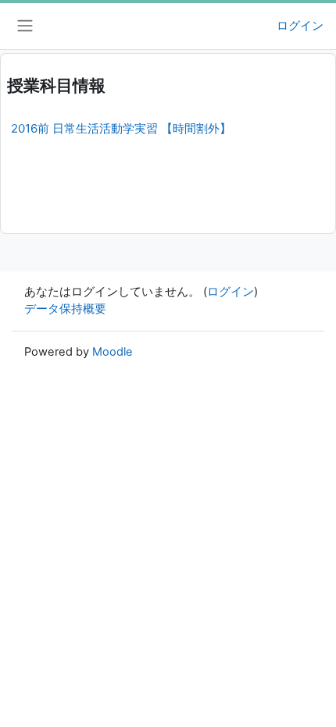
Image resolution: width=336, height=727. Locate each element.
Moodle (112, 352)
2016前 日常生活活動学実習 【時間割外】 (121, 128)
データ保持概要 (65, 309)
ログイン (300, 26)
